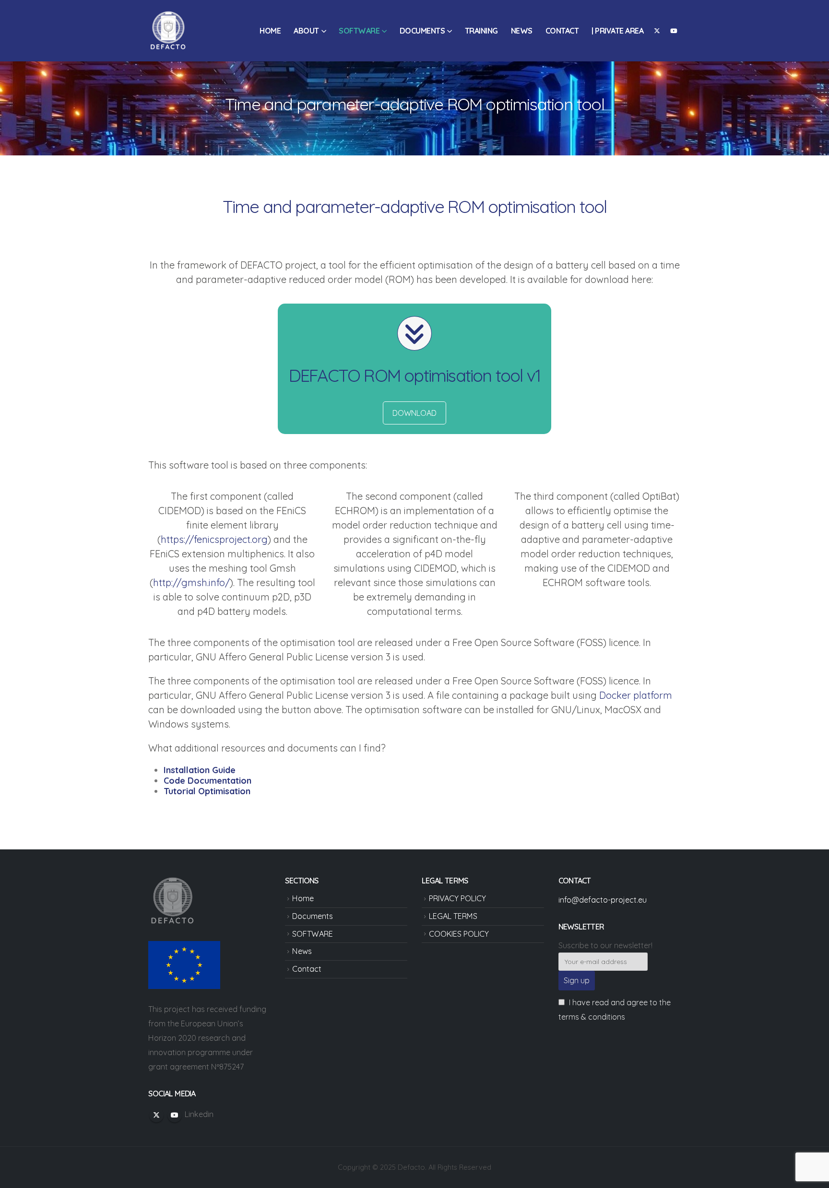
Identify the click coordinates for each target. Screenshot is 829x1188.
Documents (422, 30)
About (306, 30)
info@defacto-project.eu (602, 900)
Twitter (156, 1115)
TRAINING (481, 30)
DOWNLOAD (414, 413)
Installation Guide (200, 770)
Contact (562, 30)
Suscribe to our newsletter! (605, 945)
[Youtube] (673, 30)
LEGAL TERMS (453, 916)
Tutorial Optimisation (207, 791)
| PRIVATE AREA (617, 30)
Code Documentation (207, 780)
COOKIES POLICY (459, 934)
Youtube (174, 1115)
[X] (656, 30)
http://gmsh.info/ (191, 582)
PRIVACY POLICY (457, 898)
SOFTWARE (359, 30)
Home (270, 30)
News (522, 30)
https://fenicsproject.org (214, 539)
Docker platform (635, 695)
